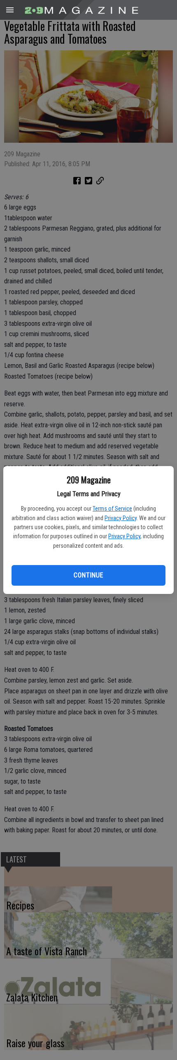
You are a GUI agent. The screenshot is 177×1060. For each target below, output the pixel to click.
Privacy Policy (121, 518)
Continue (88, 575)
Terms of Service (112, 508)
